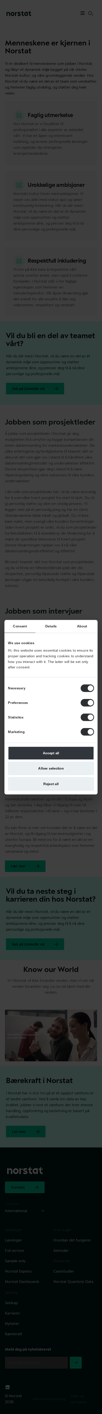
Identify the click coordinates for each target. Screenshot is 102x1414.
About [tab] (82, 626)
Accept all (51, 753)
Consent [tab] (20, 626)
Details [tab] (51, 626)
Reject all (51, 783)
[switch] (87, 702)
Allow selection (51, 768)
